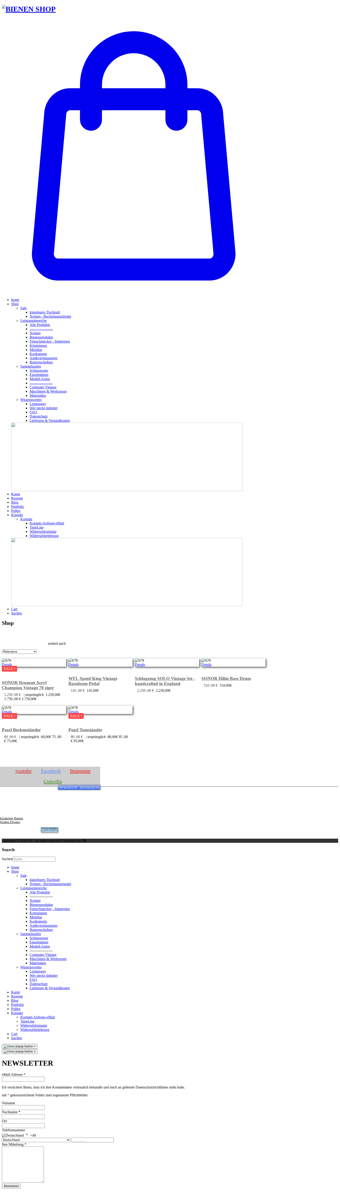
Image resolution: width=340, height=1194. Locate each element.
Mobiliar (36, 350)
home (15, 300)
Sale (23, 308)
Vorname (8, 1103)
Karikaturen (38, 354)
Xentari (35, 333)
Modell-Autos (40, 379)
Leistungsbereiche (33, 321)
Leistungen (38, 404)
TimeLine (37, 527)
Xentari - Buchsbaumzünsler (50, 316)
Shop (15, 304)
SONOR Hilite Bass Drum (226, 678)
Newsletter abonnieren (79, 787)
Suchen (16, 613)
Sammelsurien (30, 366)
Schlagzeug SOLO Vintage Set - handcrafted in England (165, 681)
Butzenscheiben (41, 362)
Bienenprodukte (41, 337)
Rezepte (17, 498)
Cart (14, 609)
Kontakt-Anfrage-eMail (47, 523)
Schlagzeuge (39, 370)
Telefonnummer (13, 1130)
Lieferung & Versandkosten (50, 420)
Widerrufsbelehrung (44, 536)
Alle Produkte (40, 325)
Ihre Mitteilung (14, 1144)
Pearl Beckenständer (21, 729)
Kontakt (17, 515)
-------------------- (41, 329)
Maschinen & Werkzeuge (48, 391)
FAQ (33, 412)
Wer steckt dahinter (44, 408)
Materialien (38, 395)
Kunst (15, 494)
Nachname (11, 1112)
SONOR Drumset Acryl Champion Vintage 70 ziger (28, 685)
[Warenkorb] (134, 292)
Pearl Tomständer (85, 729)
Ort (4, 1121)
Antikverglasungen (43, 358)
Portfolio (17, 507)
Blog (14, 502)
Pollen (15, 511)
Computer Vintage (43, 387)
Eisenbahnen (39, 375)
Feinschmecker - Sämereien (50, 341)
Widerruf (49, 829)
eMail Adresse (13, 1074)
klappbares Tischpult (45, 312)
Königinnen (38, 345)
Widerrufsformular (43, 531)
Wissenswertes (31, 400)
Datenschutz (39, 416)
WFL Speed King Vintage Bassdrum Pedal (92, 681)
